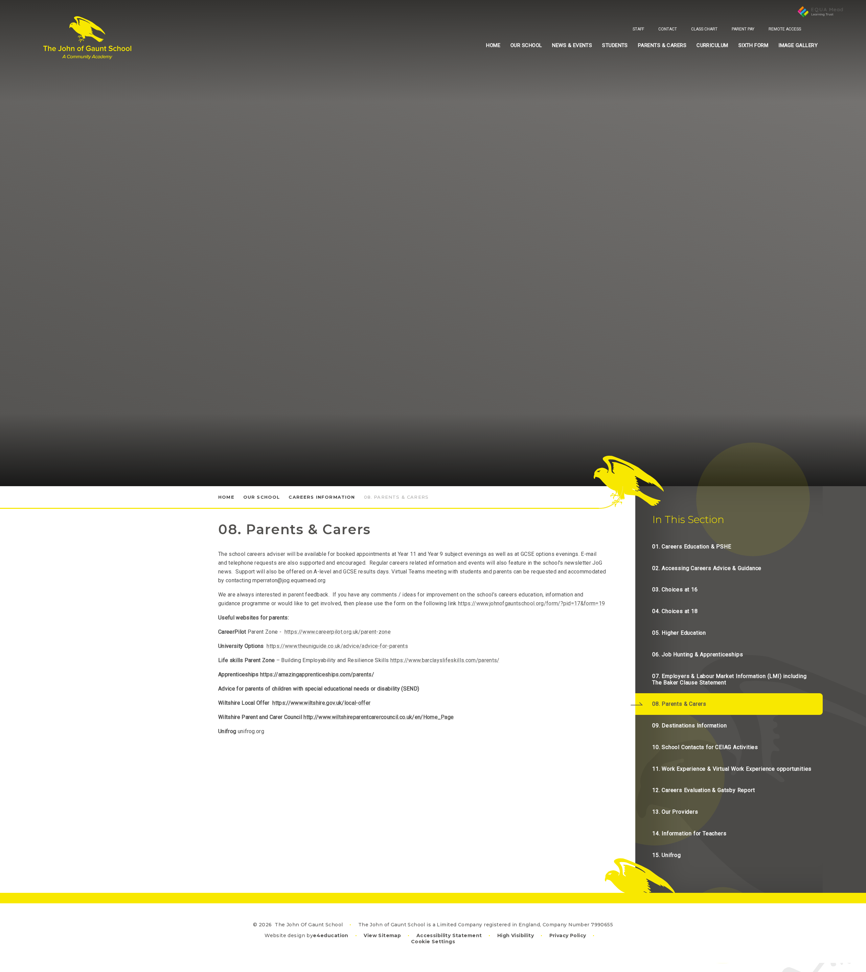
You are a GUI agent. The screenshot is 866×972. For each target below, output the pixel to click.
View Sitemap (382, 935)
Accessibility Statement (449, 935)
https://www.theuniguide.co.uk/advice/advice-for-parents (337, 646)
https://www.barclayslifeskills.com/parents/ (445, 660)
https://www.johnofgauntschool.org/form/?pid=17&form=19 (531, 603)
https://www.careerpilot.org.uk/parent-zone (337, 632)
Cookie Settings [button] (433, 942)
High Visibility (515, 935)
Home (226, 497)
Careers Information (322, 497)
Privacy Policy (567, 935)
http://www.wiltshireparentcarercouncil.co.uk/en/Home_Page (378, 717)
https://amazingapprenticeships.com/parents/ (317, 674)
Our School (261, 497)
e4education (330, 935)
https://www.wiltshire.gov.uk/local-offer (321, 703)
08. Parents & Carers (396, 497)
